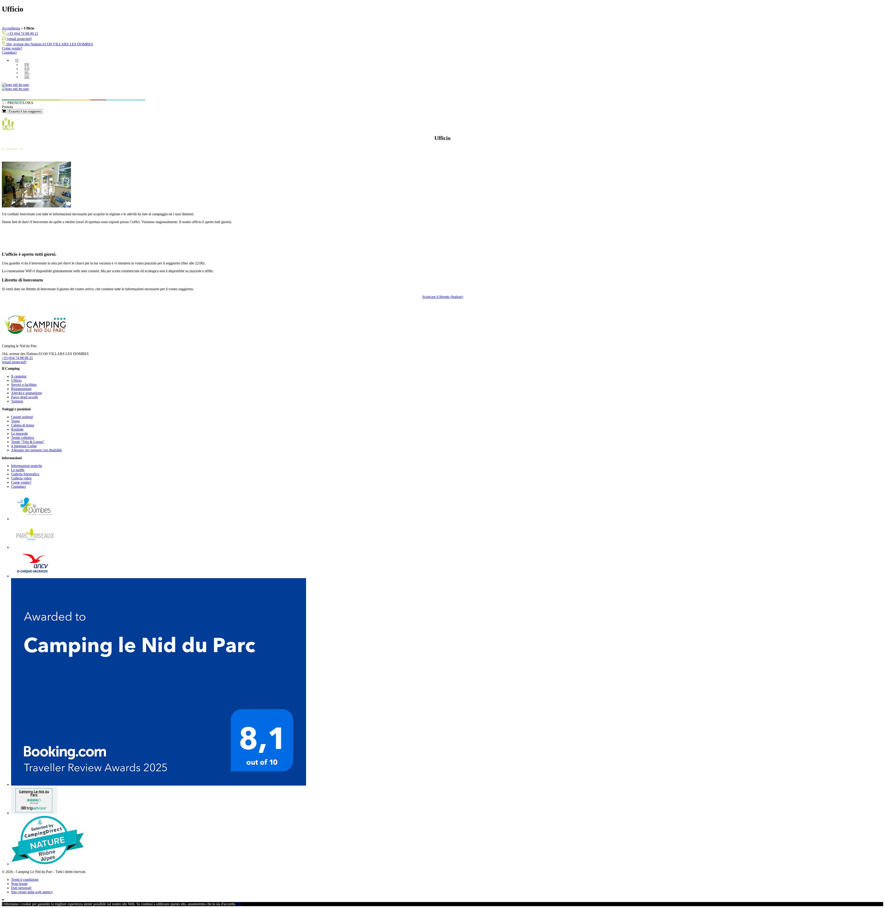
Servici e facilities (24, 385)
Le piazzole (19, 433)
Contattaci (9, 52)
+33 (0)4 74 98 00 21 (22, 33)
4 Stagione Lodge (24, 446)
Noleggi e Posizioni (41, 95)
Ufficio (16, 380)
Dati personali (21, 888)
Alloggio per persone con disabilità (36, 450)
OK (239, 904)
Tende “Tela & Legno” (27, 442)
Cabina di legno (22, 425)
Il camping (11, 95)
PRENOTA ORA (20, 103)
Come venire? (12, 48)
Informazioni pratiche (123, 95)
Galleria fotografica (25, 474)
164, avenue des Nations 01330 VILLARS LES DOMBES (49, 44)
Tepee (15, 421)
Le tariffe (17, 470)
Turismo (98, 95)
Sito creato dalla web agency (32, 892)
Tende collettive (22, 438)
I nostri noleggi (22, 417)
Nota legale (19, 884)
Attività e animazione (26, 393)
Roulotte (17, 429)
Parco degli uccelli (75, 95)
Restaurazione (21, 389)
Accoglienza (11, 28)
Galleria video (21, 478)
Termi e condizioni (24, 879)
